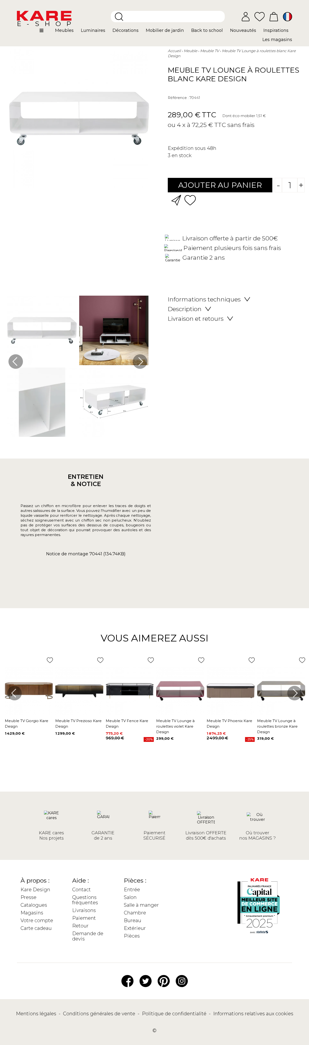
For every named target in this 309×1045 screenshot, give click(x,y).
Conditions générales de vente (99, 1014)
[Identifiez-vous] (246, 16)
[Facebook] (127, 981)
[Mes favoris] (259, 16)
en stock (181, 155)
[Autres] (45, 32)
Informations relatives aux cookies (253, 1014)
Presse (28, 897)
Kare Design (35, 889)
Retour (80, 926)
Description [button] (185, 309)
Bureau (132, 920)
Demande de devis (87, 936)
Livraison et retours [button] (196, 318)
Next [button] (140, 361)
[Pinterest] (164, 981)
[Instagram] (182, 981)
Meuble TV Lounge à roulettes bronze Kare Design (277, 726)
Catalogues (34, 905)
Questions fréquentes (85, 900)
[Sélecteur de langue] (287, 16)
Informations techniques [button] (204, 299)
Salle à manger (141, 905)
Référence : (178, 97)
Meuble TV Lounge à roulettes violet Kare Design (175, 726)
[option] (78, 367)
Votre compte (37, 920)
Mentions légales (36, 1014)
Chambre (135, 913)
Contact (81, 889)
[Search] (119, 16)
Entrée (132, 889)
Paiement (84, 918)
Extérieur (135, 928)
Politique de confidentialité (175, 1014)
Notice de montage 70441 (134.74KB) (86, 554)
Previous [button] (15, 361)
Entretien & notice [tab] (86, 480)
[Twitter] (146, 981)
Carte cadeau (36, 928)
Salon (130, 897)
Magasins (32, 913)
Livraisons (84, 910)
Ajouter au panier (220, 185)
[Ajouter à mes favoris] (190, 199)
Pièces (132, 936)
